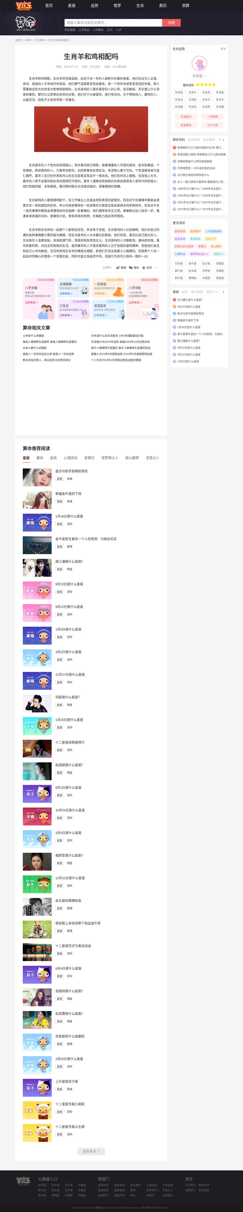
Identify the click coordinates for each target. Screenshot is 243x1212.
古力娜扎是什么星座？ (190, 299)
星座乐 (19, 40)
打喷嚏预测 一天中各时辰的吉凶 (196, 168)
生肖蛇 (192, 99)
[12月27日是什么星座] (37, 688)
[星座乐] (23, 5)
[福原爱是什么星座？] (37, 869)
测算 (185, 6)
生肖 (140, 6)
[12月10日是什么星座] (37, 892)
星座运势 (103, 1190)
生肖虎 (206, 92)
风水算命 (209, 139)
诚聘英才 (190, 1190)
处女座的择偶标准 (68, 901)
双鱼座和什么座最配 (69, 1036)
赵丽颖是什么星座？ (69, 765)
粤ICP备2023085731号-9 (155, 1207)
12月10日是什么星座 (70, 878)
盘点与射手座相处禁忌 (71, 471)
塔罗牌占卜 (109, 458)
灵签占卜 (152, 458)
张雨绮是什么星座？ (69, 991)
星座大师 (119, 1195)
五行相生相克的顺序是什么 (193, 174)
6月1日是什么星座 (68, 788)
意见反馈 (204, 1190)
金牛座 (192, 263)
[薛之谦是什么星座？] (37, 575)
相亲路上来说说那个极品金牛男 (78, 923)
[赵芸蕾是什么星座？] (37, 1027)
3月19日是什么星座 (188, 306)
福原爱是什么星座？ (69, 855)
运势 (94, 6)
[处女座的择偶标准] (37, 914)
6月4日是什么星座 (68, 968)
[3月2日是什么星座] (37, 666)
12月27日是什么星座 (70, 674)
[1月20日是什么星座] (37, 734)
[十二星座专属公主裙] (37, 1140)
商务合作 (204, 1185)
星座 (72, 6)
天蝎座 (220, 270)
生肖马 (206, 99)
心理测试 (70, 458)
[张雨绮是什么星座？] (37, 1005)
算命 (29, 40)
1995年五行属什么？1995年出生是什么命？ (203, 195)
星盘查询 (180, 231)
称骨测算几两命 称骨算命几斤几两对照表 (201, 154)
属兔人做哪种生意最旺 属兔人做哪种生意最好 (50, 341)
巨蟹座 (220, 263)
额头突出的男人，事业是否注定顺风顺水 (47, 360)
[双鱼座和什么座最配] (37, 1050)
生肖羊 (220, 99)
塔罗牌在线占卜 (199, 254)
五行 (109, 29)
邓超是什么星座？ (68, 697)
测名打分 (210, 238)
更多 (223, 48)
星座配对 (195, 231)
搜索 (171, 23)
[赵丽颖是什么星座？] (37, 779)
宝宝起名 (195, 238)
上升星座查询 (213, 231)
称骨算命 (186, 125)
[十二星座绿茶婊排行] (37, 756)
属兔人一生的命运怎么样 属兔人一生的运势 (48, 353)
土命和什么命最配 (33, 335)
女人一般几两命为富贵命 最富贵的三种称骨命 (204, 181)
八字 (118, 29)
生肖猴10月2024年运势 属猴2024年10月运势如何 (120, 341)
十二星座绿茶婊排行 (69, 742)
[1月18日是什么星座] (37, 530)
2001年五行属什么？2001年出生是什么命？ (203, 202)
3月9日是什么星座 (68, 833)
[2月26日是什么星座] (37, 1073)
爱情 (69, 546)
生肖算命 (40, 40)
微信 (136, 267)
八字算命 (98, 29)
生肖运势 (168, 1185)
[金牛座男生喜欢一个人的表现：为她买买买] (37, 553)
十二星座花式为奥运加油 (73, 946)
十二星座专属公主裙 (69, 1127)
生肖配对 (186, 116)
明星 (69, 569)
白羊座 (179, 263)
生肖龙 (179, 99)
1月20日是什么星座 (69, 720)
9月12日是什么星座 (69, 607)
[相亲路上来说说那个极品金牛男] (37, 937)
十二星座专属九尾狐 (69, 1104)
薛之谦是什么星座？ (69, 561)
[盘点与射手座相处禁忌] (37, 485)
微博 (123, 267)
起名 (53, 458)
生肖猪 (220, 106)
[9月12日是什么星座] (37, 621)
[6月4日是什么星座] (37, 982)
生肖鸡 (192, 106)
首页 (49, 6)
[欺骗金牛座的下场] (37, 507)
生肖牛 (192, 92)
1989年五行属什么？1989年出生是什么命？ (203, 188)
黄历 (163, 6)
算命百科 (179, 139)
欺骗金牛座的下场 (68, 494)
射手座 (179, 277)
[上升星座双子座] (37, 1095)
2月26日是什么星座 (69, 1059)
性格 (69, 478)
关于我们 (190, 1185)
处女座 (192, 270)
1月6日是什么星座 (68, 629)
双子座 (206, 263)
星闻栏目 (103, 1185)
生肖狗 (206, 106)
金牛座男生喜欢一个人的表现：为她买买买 (86, 539)
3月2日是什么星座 (68, 652)
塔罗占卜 (212, 292)
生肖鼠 (197, 76)
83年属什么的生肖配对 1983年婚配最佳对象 (117, 335)
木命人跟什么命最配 (35, 347)
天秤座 (206, 270)
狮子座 (179, 270)
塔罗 (117, 6)
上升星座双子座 (66, 1081)
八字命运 (84, 29)
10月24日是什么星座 (70, 810)
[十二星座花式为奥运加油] (37, 960)
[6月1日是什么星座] (37, 801)
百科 (69, 523)
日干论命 (212, 125)
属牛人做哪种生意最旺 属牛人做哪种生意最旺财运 (120, 347)
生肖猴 (179, 106)
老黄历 (89, 458)
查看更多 (89, 1151)
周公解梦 (132, 458)
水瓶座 (206, 277)
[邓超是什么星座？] (37, 711)
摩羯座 (192, 277)
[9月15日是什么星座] (37, 598)
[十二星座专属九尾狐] (37, 1118)
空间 (149, 267)
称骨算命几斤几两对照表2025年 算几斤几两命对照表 (208, 147)
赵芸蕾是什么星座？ (69, 1014)
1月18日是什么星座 (69, 516)
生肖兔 (220, 92)
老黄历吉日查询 (184, 246)
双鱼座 (220, 277)
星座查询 (180, 238)
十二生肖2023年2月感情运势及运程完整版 (116, 360)
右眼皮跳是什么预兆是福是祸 (194, 161)
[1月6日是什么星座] (37, 643)
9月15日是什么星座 (69, 584)
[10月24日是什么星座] (37, 824)
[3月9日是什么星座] (37, 847)
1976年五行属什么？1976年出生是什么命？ (203, 209)
